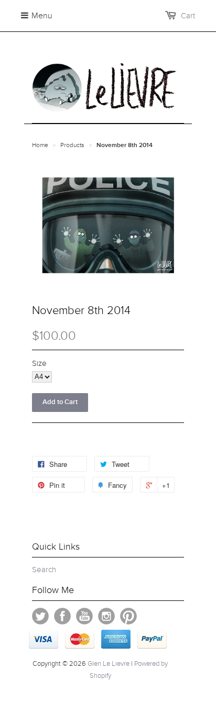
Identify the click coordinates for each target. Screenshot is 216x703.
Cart (188, 15)
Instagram (106, 616)
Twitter (40, 616)
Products (72, 145)
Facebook (62, 616)
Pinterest (128, 616)
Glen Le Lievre (108, 664)
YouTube (84, 616)
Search (44, 569)
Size (39, 363)
